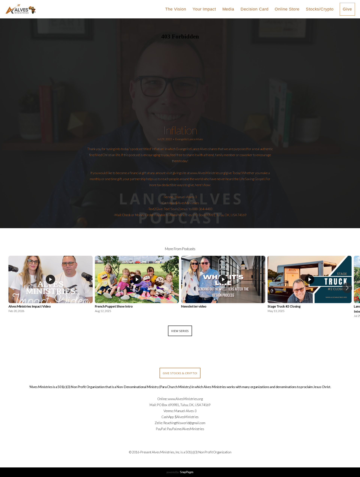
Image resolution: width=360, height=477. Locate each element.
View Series (180, 331)
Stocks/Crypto (319, 9)
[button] (347, 288)
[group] (50, 285)
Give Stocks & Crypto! (180, 373)
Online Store (287, 9)
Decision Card (254, 9)
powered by (180, 472)
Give (347, 9)
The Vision (175, 9)
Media (228, 9)
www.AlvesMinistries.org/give (211, 173)
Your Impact (204, 9)
